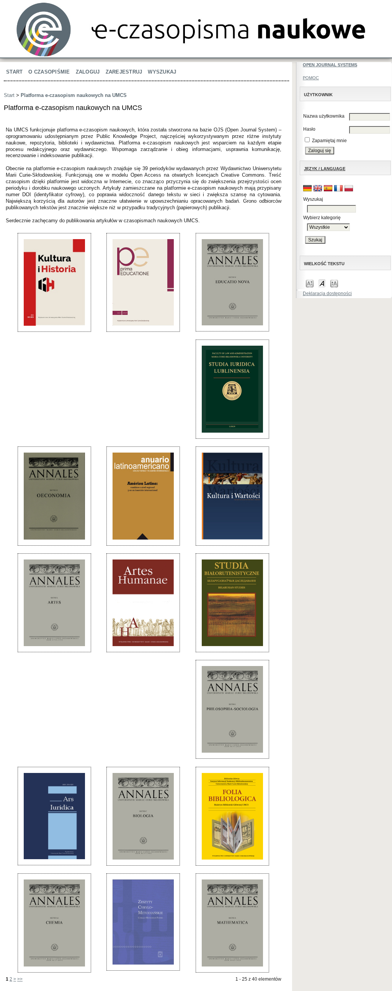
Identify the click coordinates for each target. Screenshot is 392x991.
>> (20, 979)
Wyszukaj (162, 72)
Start (14, 72)
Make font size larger (334, 283)
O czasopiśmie (49, 72)
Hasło (309, 129)
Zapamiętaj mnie (329, 140)
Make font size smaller (310, 283)
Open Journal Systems (330, 64)
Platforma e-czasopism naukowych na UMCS (74, 95)
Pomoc (311, 77)
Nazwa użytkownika (324, 116)
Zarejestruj (124, 72)
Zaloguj (88, 72)
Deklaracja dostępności (327, 293)
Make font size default (322, 283)
